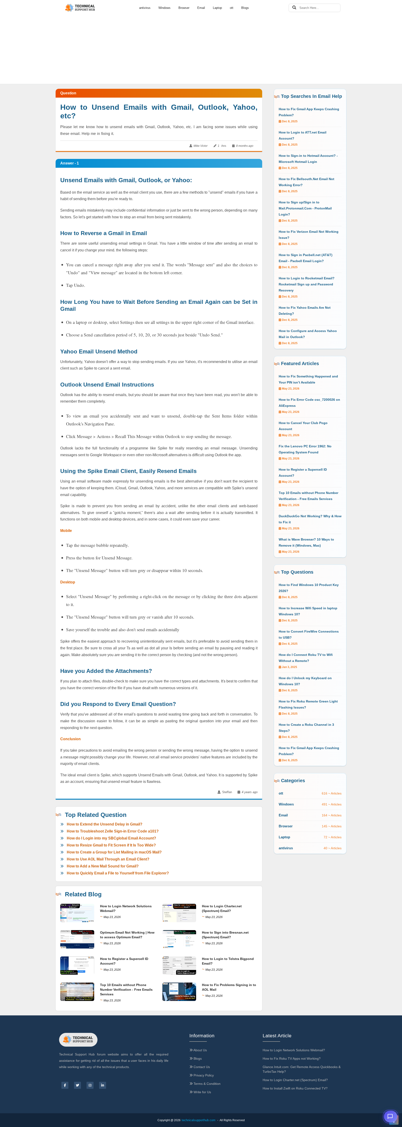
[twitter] (77, 1085)
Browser (183, 8)
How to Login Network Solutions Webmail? (294, 1050)
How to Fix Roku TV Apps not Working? (292, 1058)
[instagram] (90, 1085)
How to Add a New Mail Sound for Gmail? (103, 866)
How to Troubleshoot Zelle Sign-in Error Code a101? (113, 831)
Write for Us (202, 1092)
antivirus (145, 8)
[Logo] (80, 8)
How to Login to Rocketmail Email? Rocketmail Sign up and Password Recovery (307, 284)
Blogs (245, 8)
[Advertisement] (201, 35)
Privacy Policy (203, 1075)
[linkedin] (102, 1085)
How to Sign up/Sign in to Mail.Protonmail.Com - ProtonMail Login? (305, 208)
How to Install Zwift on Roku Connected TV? (295, 1088)
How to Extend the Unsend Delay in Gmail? (104, 824)
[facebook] (64, 1085)
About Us (200, 1050)
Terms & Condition (207, 1084)
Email (201, 8)
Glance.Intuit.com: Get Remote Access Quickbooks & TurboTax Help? (302, 1069)
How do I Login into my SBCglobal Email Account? (111, 838)
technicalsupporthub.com (198, 1120)
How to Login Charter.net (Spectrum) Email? (295, 1080)
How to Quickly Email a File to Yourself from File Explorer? (118, 873)
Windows (164, 8)
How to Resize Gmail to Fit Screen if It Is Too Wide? (111, 845)
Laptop (217, 8)
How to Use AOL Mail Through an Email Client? (108, 859)
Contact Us (201, 1067)
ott (231, 8)
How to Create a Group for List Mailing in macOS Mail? (114, 852)
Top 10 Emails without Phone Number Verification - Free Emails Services (126, 989)
